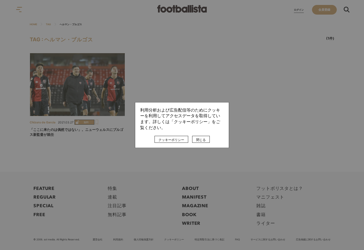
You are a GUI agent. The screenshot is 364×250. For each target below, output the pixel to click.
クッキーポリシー (171, 140)
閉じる (201, 140)
